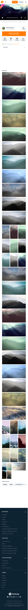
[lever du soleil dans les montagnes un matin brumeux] (14, 454)
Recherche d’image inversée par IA (9, 584)
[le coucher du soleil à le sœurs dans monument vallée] (14, 483)
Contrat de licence (6, 597)
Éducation (4, 579)
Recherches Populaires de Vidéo (9, 608)
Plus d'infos (5, 46)
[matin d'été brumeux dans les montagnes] (6, 511)
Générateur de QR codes (7, 589)
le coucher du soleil (20, 540)
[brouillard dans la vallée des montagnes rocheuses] (6, 497)
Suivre (23, 28)
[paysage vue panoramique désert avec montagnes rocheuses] (14, 259)
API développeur (5, 582)
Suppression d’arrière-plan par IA (9, 587)
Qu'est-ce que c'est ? (15, 44)
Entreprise (4, 577)
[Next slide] (23, 540)
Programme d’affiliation (7, 601)
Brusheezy (4, 570)
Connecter (21, 2)
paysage (5, 540)
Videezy (3, 575)
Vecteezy (4, 572)
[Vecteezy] (2, 2)
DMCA (3, 599)
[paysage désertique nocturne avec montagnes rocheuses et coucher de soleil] (13, 78)
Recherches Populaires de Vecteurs (9, 604)
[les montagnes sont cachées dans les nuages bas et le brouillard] (6, 454)
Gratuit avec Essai (14, 33)
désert (11, 540)
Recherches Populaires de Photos (9, 606)
